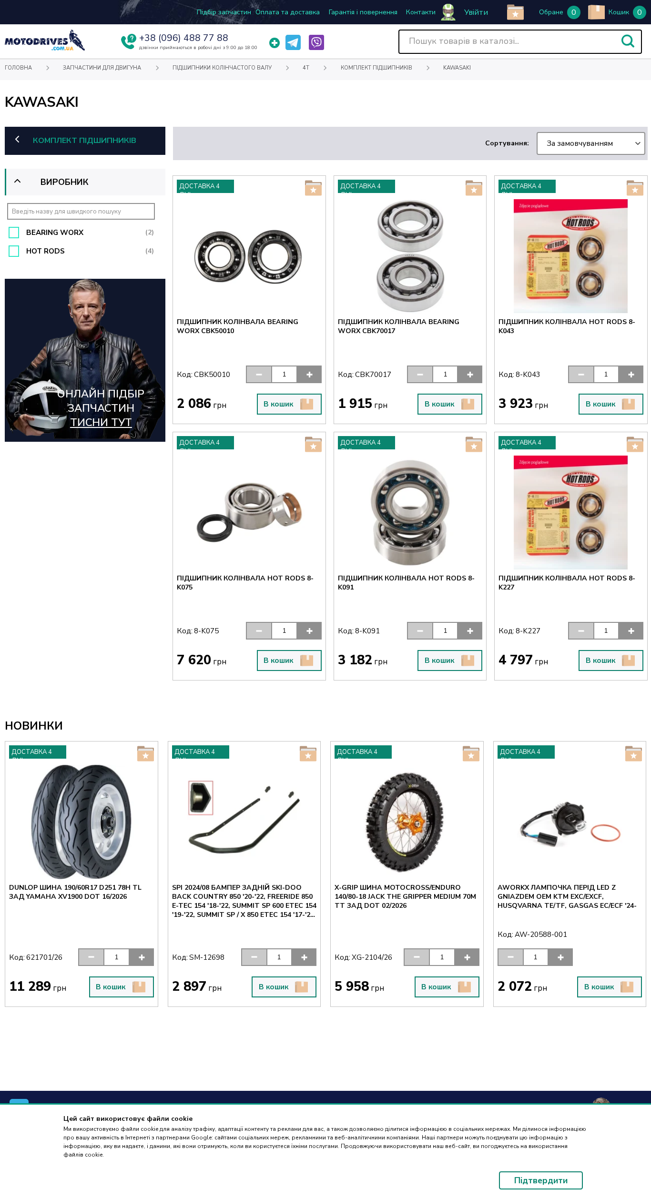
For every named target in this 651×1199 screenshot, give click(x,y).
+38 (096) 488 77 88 (183, 38)
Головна (18, 67)
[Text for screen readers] (45, 48)
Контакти (421, 12)
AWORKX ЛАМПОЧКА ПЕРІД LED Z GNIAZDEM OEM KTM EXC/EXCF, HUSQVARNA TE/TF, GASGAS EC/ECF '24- (558, 896)
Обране (551, 12)
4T (306, 67)
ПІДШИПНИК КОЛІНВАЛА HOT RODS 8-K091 (406, 583)
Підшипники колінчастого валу (222, 67)
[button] (628, 41)
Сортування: (549, 143)
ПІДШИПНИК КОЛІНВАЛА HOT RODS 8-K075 (245, 583)
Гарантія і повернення (363, 12)
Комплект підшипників (376, 67)
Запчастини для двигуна (102, 67)
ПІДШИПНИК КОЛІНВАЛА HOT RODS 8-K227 (566, 583)
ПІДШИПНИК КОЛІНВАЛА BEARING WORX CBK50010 (237, 326)
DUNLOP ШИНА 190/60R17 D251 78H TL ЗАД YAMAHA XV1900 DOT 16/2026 (67, 892)
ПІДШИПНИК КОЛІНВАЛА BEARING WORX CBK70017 (398, 326)
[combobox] (591, 143)
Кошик (619, 12)
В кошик (278, 404)
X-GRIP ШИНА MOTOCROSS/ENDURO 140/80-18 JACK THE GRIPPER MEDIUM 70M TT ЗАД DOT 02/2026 (397, 896)
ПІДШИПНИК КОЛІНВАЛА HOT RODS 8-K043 (566, 326)
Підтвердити (541, 1180)
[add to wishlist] (515, 12)
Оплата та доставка (287, 12)
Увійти (476, 12)
